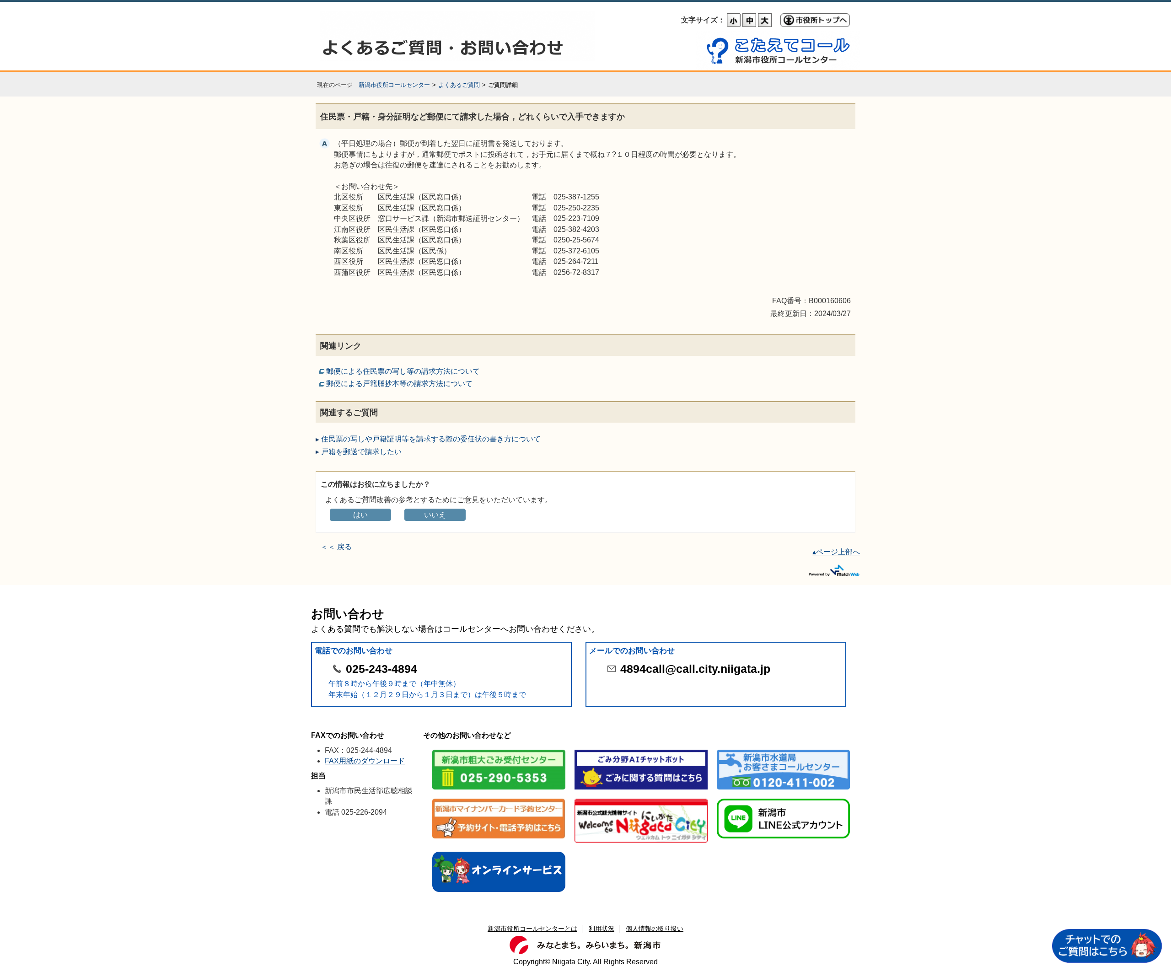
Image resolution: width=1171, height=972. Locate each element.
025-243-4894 (381, 669)
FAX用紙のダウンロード (365, 761)
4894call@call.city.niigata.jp (695, 669)
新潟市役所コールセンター (394, 84)
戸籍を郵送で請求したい (361, 452)
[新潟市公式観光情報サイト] (641, 799)
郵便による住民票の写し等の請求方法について (403, 371)
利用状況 (601, 928)
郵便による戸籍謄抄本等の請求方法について (399, 383)
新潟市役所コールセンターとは (532, 928)
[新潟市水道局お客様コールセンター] (783, 750)
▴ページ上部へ (836, 552)
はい (360, 515)
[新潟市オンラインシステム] (499, 852)
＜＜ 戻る (336, 547)
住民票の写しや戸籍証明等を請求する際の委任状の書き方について (431, 439)
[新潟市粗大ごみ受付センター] (499, 750)
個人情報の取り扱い (654, 928)
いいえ (435, 515)
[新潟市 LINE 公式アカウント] (783, 799)
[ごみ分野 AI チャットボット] (641, 750)
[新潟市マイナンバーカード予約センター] (499, 799)
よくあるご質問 (459, 84)
